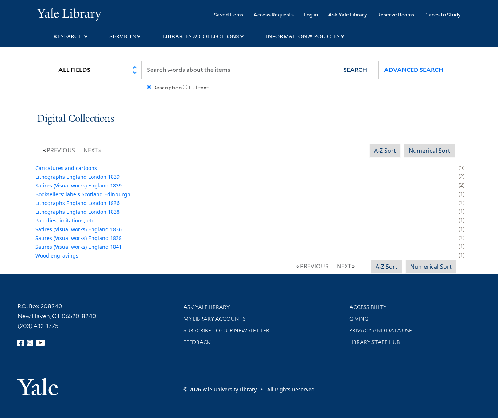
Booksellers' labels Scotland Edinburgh (83, 194)
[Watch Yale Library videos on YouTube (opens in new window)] (40, 343)
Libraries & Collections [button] (200, 36)
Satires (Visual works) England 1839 (78, 185)
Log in (311, 14)
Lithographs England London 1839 (77, 176)
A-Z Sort (385, 151)
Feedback (197, 342)
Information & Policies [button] (302, 36)
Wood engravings (56, 255)
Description (167, 87)
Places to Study (442, 14)
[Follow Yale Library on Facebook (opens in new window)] (20, 343)
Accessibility (367, 307)
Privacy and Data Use (380, 330)
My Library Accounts (214, 319)
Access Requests (273, 14)
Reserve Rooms (395, 14)
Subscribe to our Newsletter (226, 330)
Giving (359, 319)
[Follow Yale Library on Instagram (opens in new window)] (30, 343)
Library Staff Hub (374, 342)
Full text (198, 87)
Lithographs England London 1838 (77, 211)
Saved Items (228, 14)
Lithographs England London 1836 (77, 203)
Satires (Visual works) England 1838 (78, 238)
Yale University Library (69, 14)
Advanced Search (413, 69)
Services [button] (122, 36)
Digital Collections (75, 119)
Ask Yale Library (347, 14)
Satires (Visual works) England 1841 (78, 246)
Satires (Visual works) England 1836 (78, 229)
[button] (355, 70)
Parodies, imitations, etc (64, 220)
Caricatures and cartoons (66, 168)
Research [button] (68, 36)
